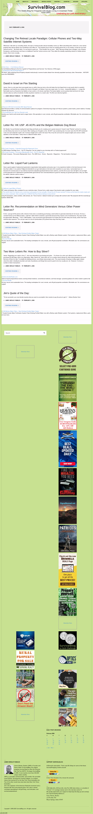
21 (59, 742)
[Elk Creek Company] (68, 359)
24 (77, 742)
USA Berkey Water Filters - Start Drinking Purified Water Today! (20, 233)
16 (71, 740)
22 (65, 742)
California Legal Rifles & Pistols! (11, 188)
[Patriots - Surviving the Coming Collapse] (68, 538)
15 (65, 740)
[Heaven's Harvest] (68, 416)
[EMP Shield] (25, 640)
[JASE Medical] (68, 698)
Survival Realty (6, 239)
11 (83, 739)
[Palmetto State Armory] (68, 448)
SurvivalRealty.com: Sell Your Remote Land (14, 112)
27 (53, 744)
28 (59, 744)
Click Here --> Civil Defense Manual (12, 67)
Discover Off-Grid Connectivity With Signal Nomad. (16, 107)
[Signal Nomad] (68, 510)
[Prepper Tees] (68, 679)
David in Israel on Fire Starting (20, 83)
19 (47, 742)
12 (47, 740)
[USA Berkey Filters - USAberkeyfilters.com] (25, 679)
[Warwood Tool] (68, 717)
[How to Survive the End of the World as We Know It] (68, 387)
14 (59, 740)
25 (83, 742)
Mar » (52, 747)
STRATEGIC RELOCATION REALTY (12, 70)
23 (71, 742)
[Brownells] (68, 570)
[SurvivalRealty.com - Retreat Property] (25, 659)
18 (83, 740)
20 (53, 742)
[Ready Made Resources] (68, 602)
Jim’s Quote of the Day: (16, 293)
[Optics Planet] (68, 659)
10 (77, 739)
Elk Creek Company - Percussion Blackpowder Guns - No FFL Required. (23, 152)
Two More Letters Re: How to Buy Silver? (26, 251)
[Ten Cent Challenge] (68, 640)
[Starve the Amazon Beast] (25, 698)
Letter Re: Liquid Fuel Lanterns (20, 163)
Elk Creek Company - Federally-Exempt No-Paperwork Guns (19, 148)
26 (47, 744)
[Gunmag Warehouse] (68, 482)
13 (53, 740)
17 (77, 740)
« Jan (48, 747)
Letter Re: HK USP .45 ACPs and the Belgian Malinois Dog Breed (39, 125)
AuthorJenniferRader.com (9, 277)
